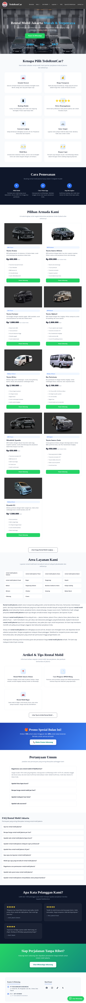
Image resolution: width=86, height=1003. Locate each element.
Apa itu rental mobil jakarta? (13, 827)
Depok (66, 580)
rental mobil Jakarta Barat (72, 574)
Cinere (27, 596)
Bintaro (8, 591)
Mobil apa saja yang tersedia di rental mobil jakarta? (20, 861)
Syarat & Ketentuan (69, 4)
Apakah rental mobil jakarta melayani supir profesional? (21, 844)
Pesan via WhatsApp (35, 36)
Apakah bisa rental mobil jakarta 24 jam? (16, 849)
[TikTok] (57, 988)
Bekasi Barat (68, 591)
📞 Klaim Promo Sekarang (43, 742)
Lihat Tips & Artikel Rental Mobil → (43, 715)
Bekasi (8, 585)
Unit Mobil (45, 4)
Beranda (31, 4)
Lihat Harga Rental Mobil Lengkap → (43, 550)
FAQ (61, 4)
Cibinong (8, 596)
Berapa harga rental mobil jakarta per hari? (17, 832)
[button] (39, 4)
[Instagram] (52, 988)
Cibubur (28, 591)
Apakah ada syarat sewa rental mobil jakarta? (18, 872)
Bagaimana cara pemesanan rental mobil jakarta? (19, 866)
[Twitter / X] (63, 988)
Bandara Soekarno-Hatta (52, 585)
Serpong (47, 591)
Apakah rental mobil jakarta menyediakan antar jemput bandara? (24, 878)
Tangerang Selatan (31, 585)
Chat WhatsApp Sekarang (43, 965)
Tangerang (48, 580)
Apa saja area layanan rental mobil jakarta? (17, 855)
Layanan (54, 4)
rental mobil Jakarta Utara (52, 574)
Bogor (27, 580)
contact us (80, 4)
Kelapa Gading (69, 585)
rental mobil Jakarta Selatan (11, 574)
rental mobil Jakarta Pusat (13, 580)
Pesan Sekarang (23, 280)
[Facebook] (47, 988)
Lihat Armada (53, 36)
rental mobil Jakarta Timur (33, 574)
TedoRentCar (15, 4)
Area (37, 4)
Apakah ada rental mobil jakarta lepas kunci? (18, 838)
